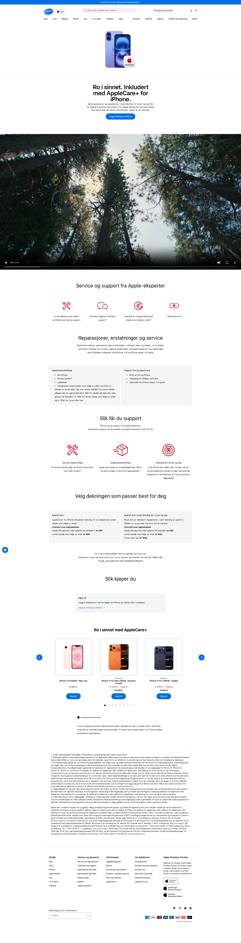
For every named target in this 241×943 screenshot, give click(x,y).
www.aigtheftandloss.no (123, 786)
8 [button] (132, 706)
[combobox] (109, 10)
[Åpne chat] (5, 550)
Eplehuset (188, 921)
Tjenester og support (87, 866)
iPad (51, 866)
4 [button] (116, 706)
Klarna (109, 866)
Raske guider (83, 878)
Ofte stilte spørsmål (143, 874)
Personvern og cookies (116, 870)
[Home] (49, 11)
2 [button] (109, 706)
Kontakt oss (140, 870)
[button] (196, 10)
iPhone (52, 870)
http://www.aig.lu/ (177, 823)
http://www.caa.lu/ (100, 829)
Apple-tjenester (84, 886)
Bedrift (81, 882)
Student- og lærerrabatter (117, 874)
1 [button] (105, 706)
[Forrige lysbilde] (39, 657)
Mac (51, 862)
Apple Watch (54, 874)
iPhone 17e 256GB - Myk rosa (73, 681)
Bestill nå (135, 2)
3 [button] (113, 706)
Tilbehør (52, 886)
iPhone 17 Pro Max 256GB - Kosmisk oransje (119, 682)
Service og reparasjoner (88, 862)
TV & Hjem (53, 882)
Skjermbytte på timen (87, 870)
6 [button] (124, 706)
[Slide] (120, 49)
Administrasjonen (142, 878)
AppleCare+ (111, 882)
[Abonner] (87, 916)
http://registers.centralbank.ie (65, 821)
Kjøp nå (73, 696)
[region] (120, 49)
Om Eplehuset (141, 862)
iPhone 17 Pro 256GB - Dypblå (164, 681)
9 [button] (135, 706)
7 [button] (128, 706)
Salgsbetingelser (113, 862)
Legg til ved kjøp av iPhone (120, 117)
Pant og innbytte (113, 878)
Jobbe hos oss (141, 882)
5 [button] (120, 706)
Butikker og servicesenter (146, 866)
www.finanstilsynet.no (136, 834)
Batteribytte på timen (87, 874)
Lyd (50, 878)
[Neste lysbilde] (202, 657)
